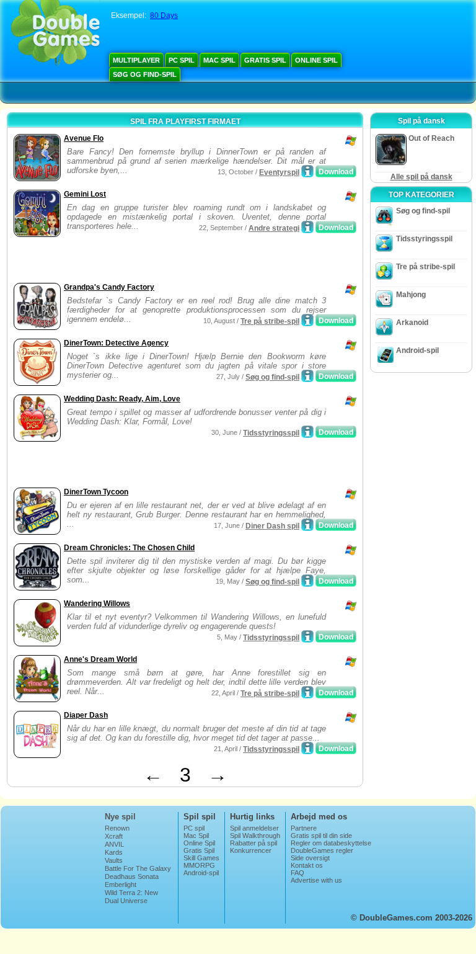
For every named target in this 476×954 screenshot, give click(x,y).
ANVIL (114, 844)
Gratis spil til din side (321, 835)
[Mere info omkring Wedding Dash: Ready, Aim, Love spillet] (307, 432)
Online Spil (316, 60)
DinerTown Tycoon (96, 492)
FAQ (297, 872)
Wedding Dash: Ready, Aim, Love (122, 399)
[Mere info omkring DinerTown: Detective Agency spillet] (307, 376)
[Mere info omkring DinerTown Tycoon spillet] (307, 525)
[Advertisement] (156, 261)
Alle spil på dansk (421, 176)
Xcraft (114, 836)
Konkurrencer (250, 850)
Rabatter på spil (253, 843)
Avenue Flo (84, 138)
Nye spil (120, 816)
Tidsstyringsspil (271, 433)
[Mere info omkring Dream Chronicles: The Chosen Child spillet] (307, 580)
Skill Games (201, 858)
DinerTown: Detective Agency (116, 343)
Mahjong (411, 294)
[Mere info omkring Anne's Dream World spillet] (307, 692)
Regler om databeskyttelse (331, 843)
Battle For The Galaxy (138, 868)
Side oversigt (310, 858)
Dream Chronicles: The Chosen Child (129, 547)
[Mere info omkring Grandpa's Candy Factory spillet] (307, 320)
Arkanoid (412, 322)
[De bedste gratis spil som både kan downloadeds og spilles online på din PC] (55, 34)
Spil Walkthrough (255, 835)
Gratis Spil (265, 60)
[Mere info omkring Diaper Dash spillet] (307, 748)
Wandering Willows (97, 603)
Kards (114, 852)
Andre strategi (274, 228)
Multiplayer (136, 60)
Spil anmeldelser (254, 828)
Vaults (114, 860)
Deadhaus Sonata (132, 876)
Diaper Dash (86, 715)
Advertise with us (316, 880)
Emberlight (120, 884)
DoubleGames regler (322, 850)
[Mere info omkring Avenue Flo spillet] (307, 171)
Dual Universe (126, 900)
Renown (117, 828)
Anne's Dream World (100, 659)
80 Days (164, 15)
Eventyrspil (279, 172)
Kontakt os (307, 865)
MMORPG (199, 865)
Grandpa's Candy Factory (109, 287)
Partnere (304, 828)
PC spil (182, 60)
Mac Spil (219, 60)
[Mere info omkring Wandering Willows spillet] (307, 636)
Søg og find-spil (145, 74)
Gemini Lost (85, 194)
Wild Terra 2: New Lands (131, 896)
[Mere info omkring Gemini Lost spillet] (307, 227)
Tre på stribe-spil (269, 321)
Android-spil (417, 350)
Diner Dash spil (272, 526)
